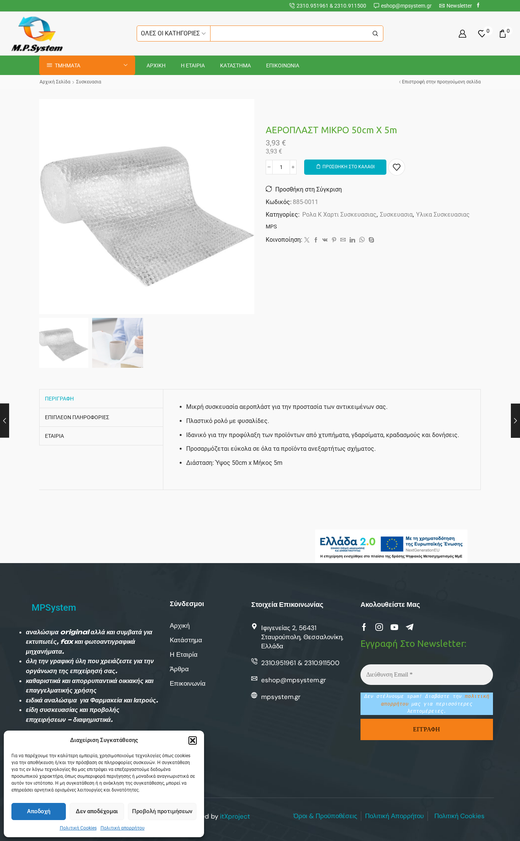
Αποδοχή (38, 811)
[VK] (325, 240)
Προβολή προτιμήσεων (162, 811)
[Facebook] (478, 5)
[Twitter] (306, 240)
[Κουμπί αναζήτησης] (375, 33)
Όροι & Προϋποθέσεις (325, 816)
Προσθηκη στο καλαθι (348, 166)
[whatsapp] (362, 240)
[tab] (59, 398)
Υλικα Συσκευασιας (443, 214)
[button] (192, 740)
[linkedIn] (352, 240)
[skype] (370, 240)
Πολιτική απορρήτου (122, 828)
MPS (271, 226)
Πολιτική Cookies (78, 828)
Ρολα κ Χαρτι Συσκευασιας (339, 214)
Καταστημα (235, 65)
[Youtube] (394, 627)
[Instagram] (379, 627)
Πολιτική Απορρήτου (394, 816)
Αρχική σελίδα (55, 82)
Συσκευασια (88, 82)
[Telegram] (409, 627)
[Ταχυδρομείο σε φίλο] (343, 240)
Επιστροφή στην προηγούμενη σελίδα (441, 82)
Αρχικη (156, 65)
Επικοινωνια (282, 65)
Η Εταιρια (193, 65)
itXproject (235, 816)
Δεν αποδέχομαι (97, 811)
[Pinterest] (334, 240)
